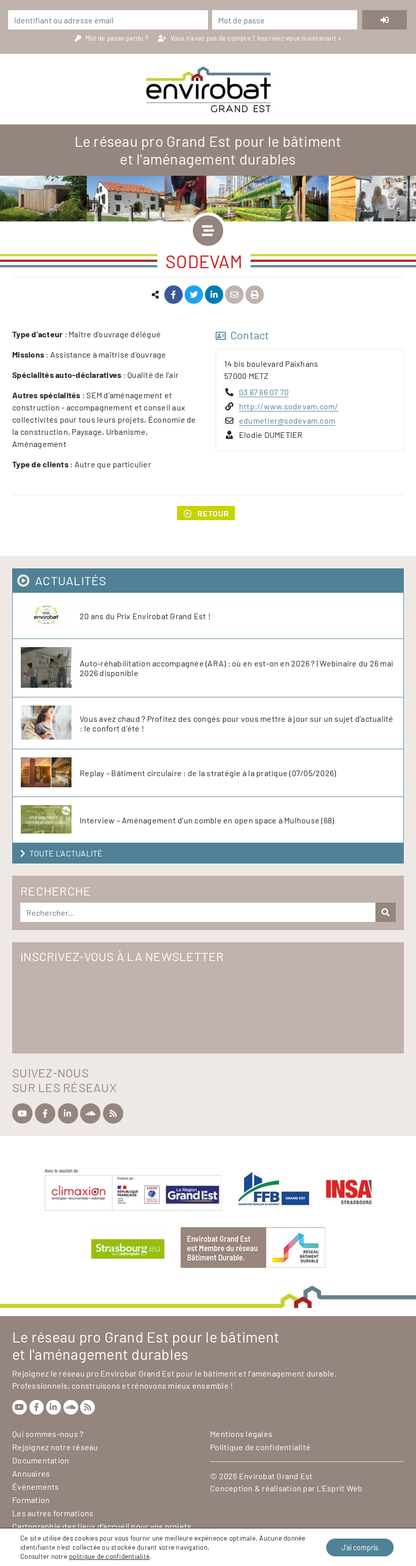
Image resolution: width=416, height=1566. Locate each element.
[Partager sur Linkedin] (214, 295)
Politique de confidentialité (260, 1447)
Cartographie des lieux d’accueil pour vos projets (101, 1526)
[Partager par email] (234, 295)
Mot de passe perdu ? (117, 38)
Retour (213, 513)
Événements (35, 1486)
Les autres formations (52, 1513)
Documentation (40, 1460)
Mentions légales (241, 1434)
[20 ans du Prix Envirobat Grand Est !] (50, 615)
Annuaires (31, 1473)
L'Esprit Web (339, 1488)
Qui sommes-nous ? (47, 1434)
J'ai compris (359, 1547)
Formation (31, 1500)
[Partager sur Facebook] (173, 295)
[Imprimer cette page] (255, 295)
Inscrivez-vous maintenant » (299, 38)
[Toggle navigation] (208, 230)
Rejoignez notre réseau (55, 1447)
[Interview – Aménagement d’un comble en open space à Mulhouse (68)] (50, 820)
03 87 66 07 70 (264, 392)
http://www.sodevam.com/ (288, 406)
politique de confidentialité (109, 1556)
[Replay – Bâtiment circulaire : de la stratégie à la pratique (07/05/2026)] (50, 772)
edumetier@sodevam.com (287, 420)
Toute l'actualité (65, 853)
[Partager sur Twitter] (194, 295)
